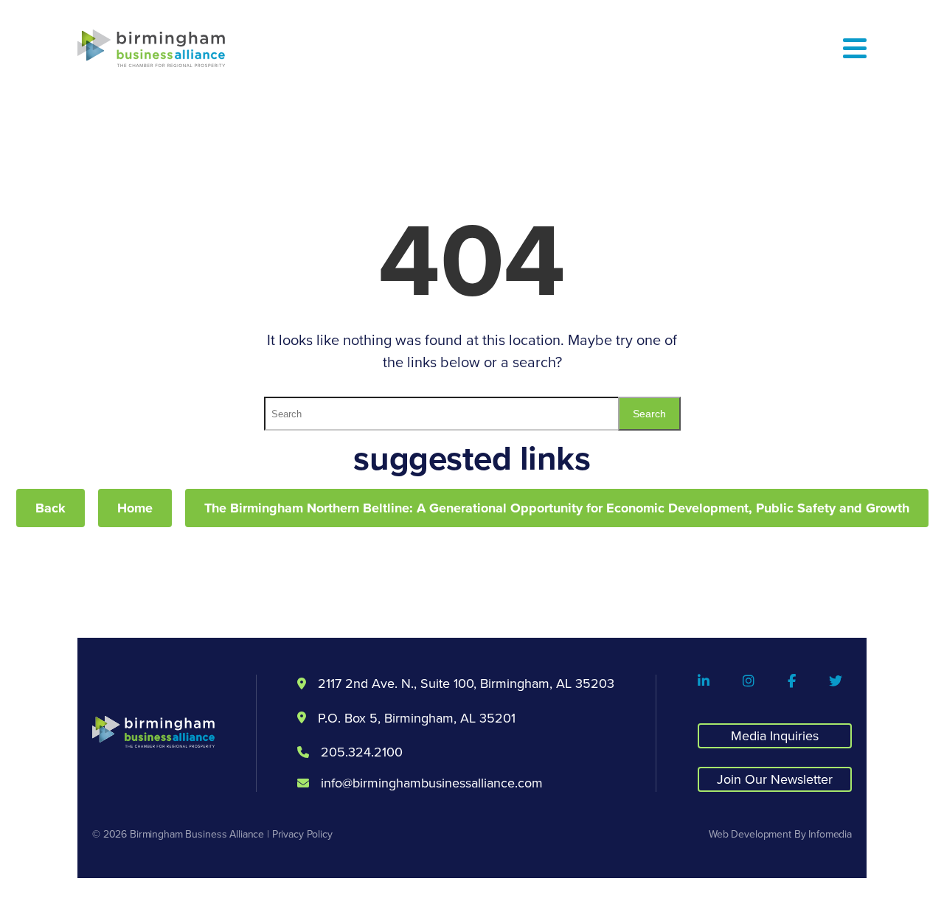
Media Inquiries (775, 735)
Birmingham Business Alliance (197, 834)
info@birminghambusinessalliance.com (432, 783)
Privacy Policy (302, 834)
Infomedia (830, 834)
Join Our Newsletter (775, 779)
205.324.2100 (362, 752)
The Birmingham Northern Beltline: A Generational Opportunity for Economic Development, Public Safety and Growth (556, 508)
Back (50, 508)
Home (135, 508)
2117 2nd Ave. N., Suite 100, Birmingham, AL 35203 (466, 683)
